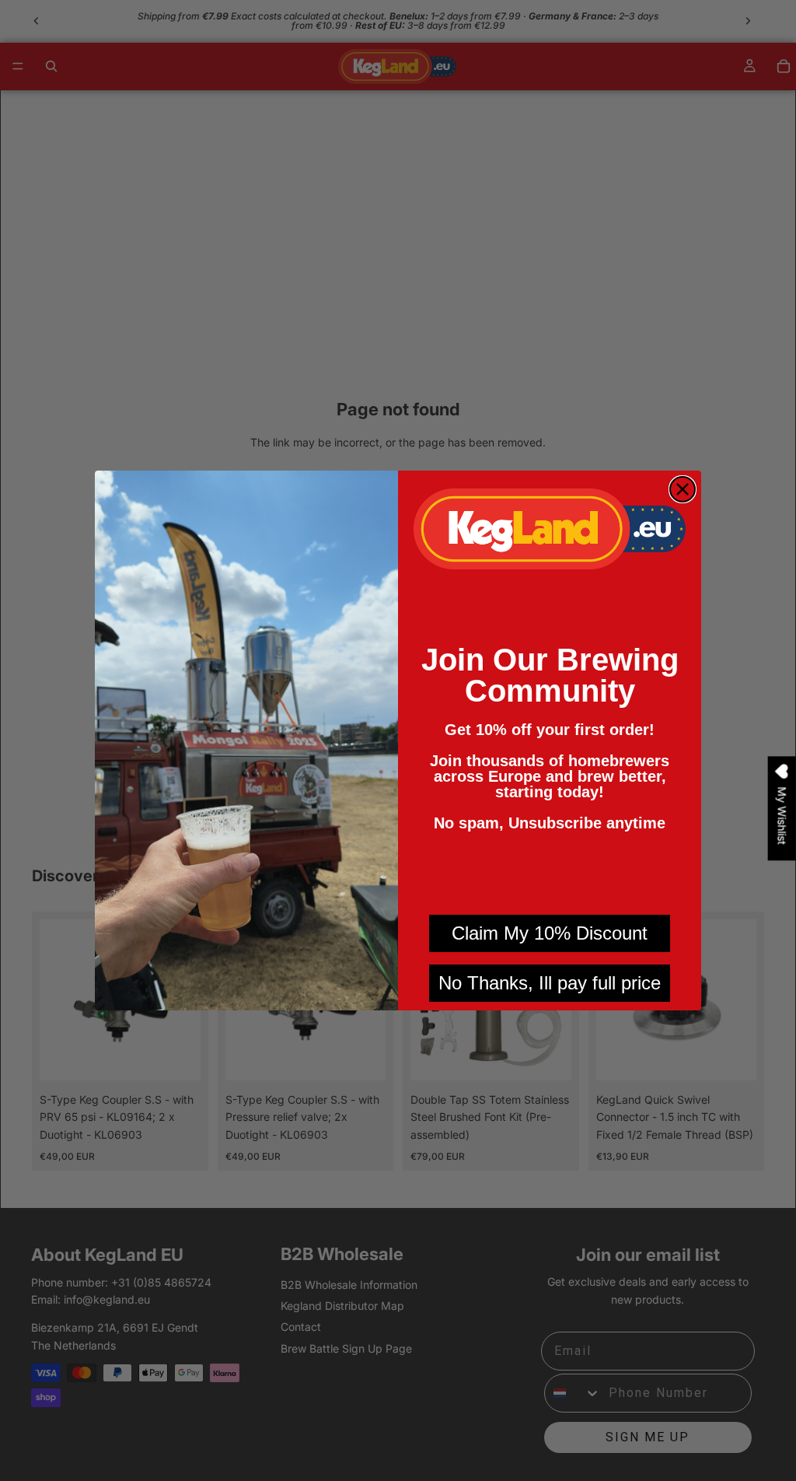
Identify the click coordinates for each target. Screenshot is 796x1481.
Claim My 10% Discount (550, 933)
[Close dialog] (682, 489)
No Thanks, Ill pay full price (549, 982)
